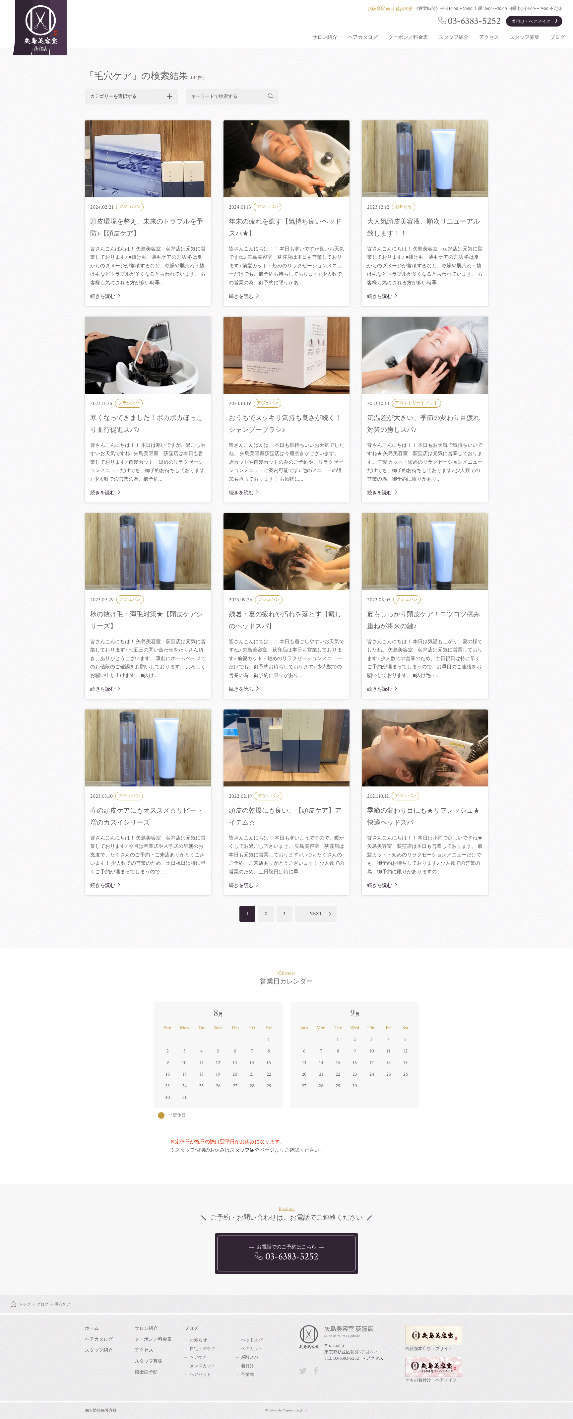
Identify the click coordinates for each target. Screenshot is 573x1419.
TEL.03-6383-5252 (341, 1358)
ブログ (557, 37)
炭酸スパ (249, 1357)
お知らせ (198, 1340)
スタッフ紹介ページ (252, 1150)
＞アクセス (372, 1358)
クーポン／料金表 (408, 37)
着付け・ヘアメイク (531, 22)
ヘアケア (198, 1357)
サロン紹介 (324, 37)
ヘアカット (252, 1349)
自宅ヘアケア (203, 1349)
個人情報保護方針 (101, 1410)
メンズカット (203, 1366)
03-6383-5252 (474, 21)
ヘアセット (200, 1375)
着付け (247, 1366)
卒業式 (247, 1375)
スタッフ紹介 (454, 37)
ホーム (92, 1328)
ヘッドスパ (252, 1340)
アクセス (489, 37)
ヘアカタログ (363, 37)
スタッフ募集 (525, 37)
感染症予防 (146, 1372)
